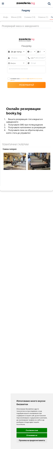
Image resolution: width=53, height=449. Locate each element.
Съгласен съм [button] (32, 430)
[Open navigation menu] (3, 3)
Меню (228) (16, 17)
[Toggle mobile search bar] (49, 3)
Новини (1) (43, 17)
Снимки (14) (30, 17)
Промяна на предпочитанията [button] (32, 440)
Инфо (6, 17)
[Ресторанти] (25, 3)
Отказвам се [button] (31, 435)
